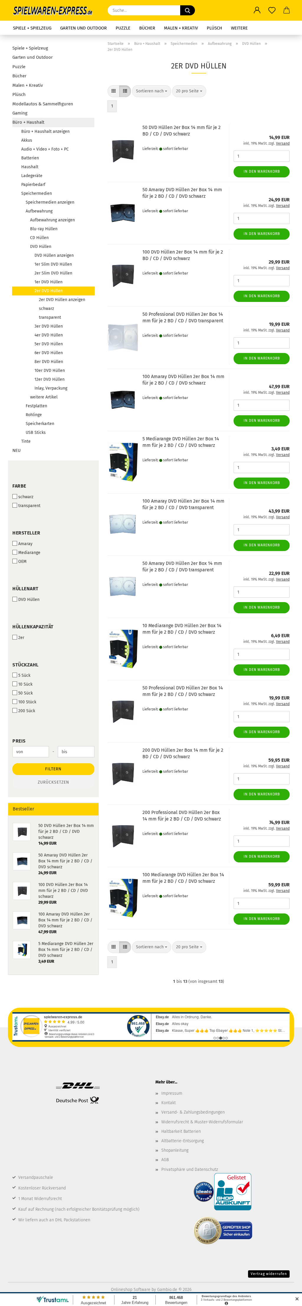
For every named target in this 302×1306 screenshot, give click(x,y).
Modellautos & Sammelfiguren (42, 104)
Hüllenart (25, 588)
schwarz (46, 308)
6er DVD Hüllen (49, 352)
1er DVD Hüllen (49, 282)
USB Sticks (36, 432)
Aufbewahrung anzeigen (52, 220)
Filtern (53, 768)
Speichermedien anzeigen (50, 202)
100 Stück (27, 702)
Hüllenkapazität (33, 627)
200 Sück (26, 710)
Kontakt (168, 1102)
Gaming (19, 113)
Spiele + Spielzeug (32, 28)
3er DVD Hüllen (49, 326)
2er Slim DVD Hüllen (53, 273)
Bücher (147, 28)
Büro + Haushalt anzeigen (45, 131)
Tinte (26, 441)
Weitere (239, 28)
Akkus (26, 140)
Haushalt (29, 166)
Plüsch (214, 28)
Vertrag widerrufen (269, 1274)
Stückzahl (25, 665)
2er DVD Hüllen (49, 290)
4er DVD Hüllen (49, 335)
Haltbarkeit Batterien (181, 1131)
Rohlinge (34, 414)
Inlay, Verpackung (51, 388)
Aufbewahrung (39, 211)
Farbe (19, 486)
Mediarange (29, 552)
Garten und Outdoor (83, 28)
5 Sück (24, 675)
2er (21, 637)
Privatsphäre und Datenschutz (189, 1169)
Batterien (30, 158)
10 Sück (25, 684)
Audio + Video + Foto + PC (45, 149)
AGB (165, 1159)
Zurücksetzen (53, 782)
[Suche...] (187, 10)
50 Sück (25, 693)
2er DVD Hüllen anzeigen (62, 299)
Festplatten (36, 405)
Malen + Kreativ (181, 28)
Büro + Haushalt (28, 122)
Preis (19, 741)
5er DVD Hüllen (49, 343)
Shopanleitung (174, 1150)
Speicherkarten (40, 423)
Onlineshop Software (130, 1289)
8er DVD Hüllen (49, 361)
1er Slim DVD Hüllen (53, 264)
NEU (16, 450)
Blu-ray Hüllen (44, 228)
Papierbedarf (33, 184)
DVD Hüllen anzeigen (54, 255)
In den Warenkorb (262, 171)
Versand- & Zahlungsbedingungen (193, 1112)
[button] (257, 10)
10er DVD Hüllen (50, 370)
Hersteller (26, 533)
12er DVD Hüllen (50, 379)
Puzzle (123, 28)
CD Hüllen (39, 237)
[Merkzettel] (272, 10)
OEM (22, 561)
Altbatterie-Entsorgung (182, 1140)
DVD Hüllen (40, 246)
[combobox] (151, 91)
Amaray (25, 543)
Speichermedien (36, 193)
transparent (50, 317)
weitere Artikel (44, 397)
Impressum (171, 1093)
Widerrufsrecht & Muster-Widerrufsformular (202, 1121)
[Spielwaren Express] (55, 10)
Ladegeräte (31, 175)
